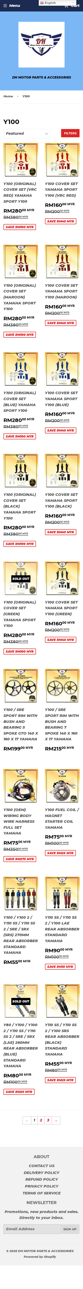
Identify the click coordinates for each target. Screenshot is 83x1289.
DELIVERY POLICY (41, 1173)
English (50, 3)
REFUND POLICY (41, 1179)
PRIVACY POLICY (41, 1186)
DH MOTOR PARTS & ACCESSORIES (46, 1251)
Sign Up (70, 1229)
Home (8, 96)
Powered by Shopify (40, 1256)
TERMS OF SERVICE (42, 1193)
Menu (14, 5)
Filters (70, 133)
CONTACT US (41, 1166)
